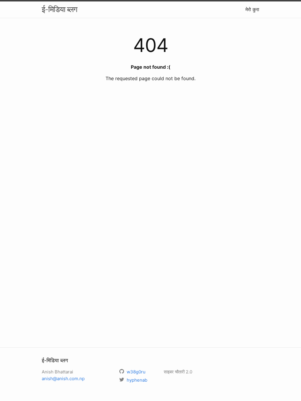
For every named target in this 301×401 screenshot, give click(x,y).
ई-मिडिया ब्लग (59, 9)
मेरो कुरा (252, 9)
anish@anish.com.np (63, 378)
